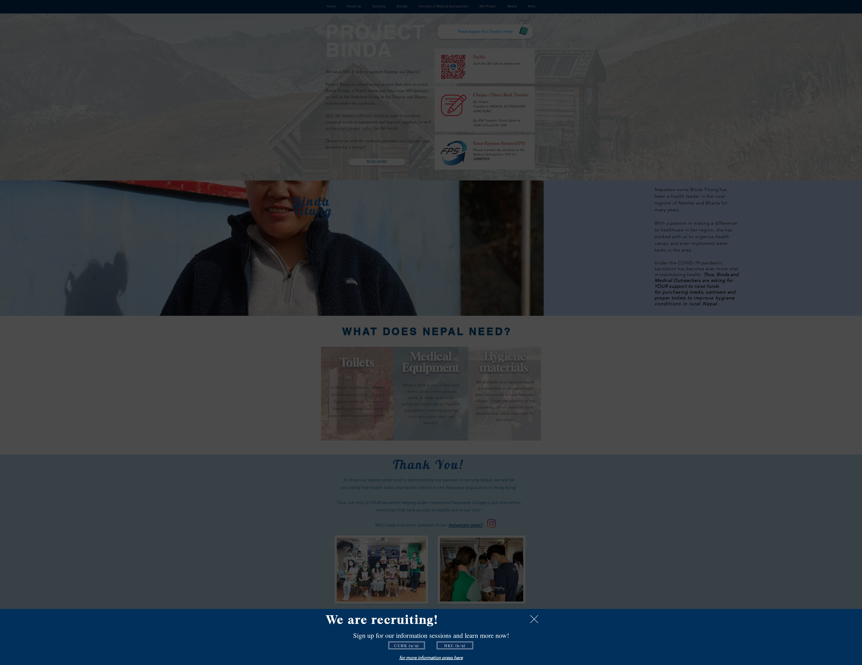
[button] (534, 619)
